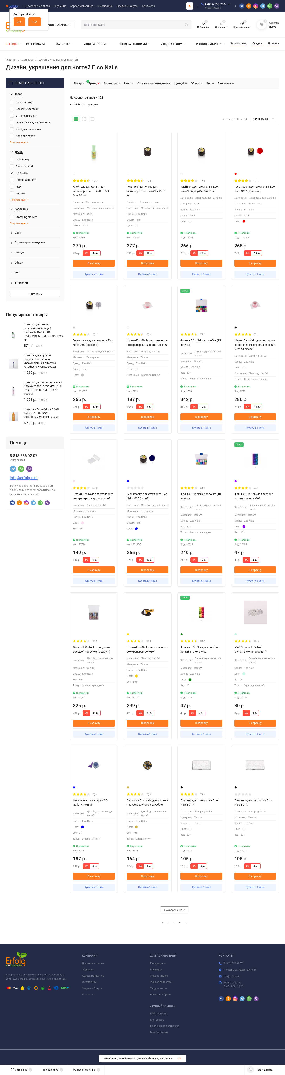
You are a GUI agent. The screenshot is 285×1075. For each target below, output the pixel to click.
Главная (11, 59)
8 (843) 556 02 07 (215, 4)
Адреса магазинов (93, 975)
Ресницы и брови (160, 994)
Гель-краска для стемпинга (33, 122)
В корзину (93, 263)
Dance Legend (24, 166)
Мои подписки (159, 1032)
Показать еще (17, 142)
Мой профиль (158, 1013)
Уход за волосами (161, 981)
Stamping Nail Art (26, 217)
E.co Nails (22, 173)
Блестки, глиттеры (27, 108)
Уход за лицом (159, 975)
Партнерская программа (164, 1025)
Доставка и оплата (93, 963)
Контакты (87, 994)
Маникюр (27, 59)
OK (179, 1058)
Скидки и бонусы (92, 988)
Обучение (87, 969)
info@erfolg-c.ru (24, 477)
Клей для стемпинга (28, 129)
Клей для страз (25, 136)
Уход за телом (158, 988)
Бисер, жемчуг (25, 102)
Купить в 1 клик (94, 274)
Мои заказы (157, 1019)
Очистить (34, 294)
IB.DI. (19, 186)
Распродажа (157, 963)
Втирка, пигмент (26, 115)
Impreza (21, 193)
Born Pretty (22, 159)
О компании (89, 981)
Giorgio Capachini (26, 179)
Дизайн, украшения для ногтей (58, 59)
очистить (93, 104)
